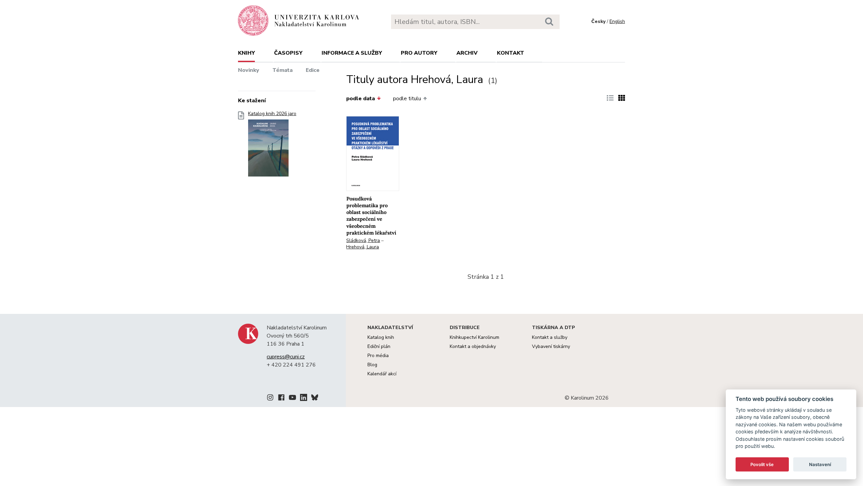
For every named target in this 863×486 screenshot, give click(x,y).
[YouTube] (292, 398)
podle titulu (407, 98)
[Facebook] (281, 398)
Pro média (378, 355)
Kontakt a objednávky (473, 346)
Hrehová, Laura (362, 247)
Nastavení (820, 464)
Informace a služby (352, 53)
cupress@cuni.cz (286, 356)
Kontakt (510, 53)
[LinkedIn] (303, 398)
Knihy (246, 53)
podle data (360, 98)
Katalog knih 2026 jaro (272, 114)
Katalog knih (380, 337)
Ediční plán (378, 346)
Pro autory (419, 53)
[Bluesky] (314, 398)
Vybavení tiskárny (551, 346)
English (617, 21)
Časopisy (288, 53)
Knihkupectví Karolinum (474, 337)
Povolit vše (762, 464)
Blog (372, 364)
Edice (313, 70)
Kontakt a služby (549, 337)
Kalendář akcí (381, 374)
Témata (282, 70)
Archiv (467, 53)
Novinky (248, 70)
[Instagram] (270, 398)
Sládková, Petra (363, 240)
